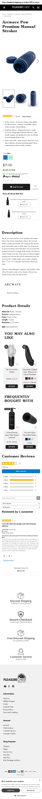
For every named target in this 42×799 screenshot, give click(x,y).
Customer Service (9, 731)
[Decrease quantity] (4, 180)
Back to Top (21, 570)
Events (5, 704)
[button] (7, 7)
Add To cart (18, 187)
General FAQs (8, 707)
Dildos (5, 749)
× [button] (39, 780)
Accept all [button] (10, 790)
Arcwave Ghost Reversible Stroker (29, 433)
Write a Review (26, 116)
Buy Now (12, 386)
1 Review (17, 116)
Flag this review (8, 560)
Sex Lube (6, 755)
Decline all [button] (31, 790)
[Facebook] (9, 686)
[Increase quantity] (11, 180)
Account (6, 725)
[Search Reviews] (38, 498)
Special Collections (27, 14)
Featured (17, 14)
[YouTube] (5, 686)
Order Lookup (8, 728)
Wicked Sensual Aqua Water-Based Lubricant (12, 435)
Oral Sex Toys (7, 16)
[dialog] (21, 788)
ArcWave (15, 293)
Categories (10, 14)
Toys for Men (7, 752)
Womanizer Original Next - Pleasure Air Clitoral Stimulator (30, 372)
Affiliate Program (9, 701)
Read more (37, 786)
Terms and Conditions (10, 712)
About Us (6, 698)
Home (3, 14)
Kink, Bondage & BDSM (11, 760)
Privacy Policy (8, 709)
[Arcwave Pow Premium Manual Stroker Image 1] (21, 61)
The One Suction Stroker (12, 370)
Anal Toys (6, 757)
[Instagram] (13, 686)
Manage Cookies (9, 733)
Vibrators (6, 746)
